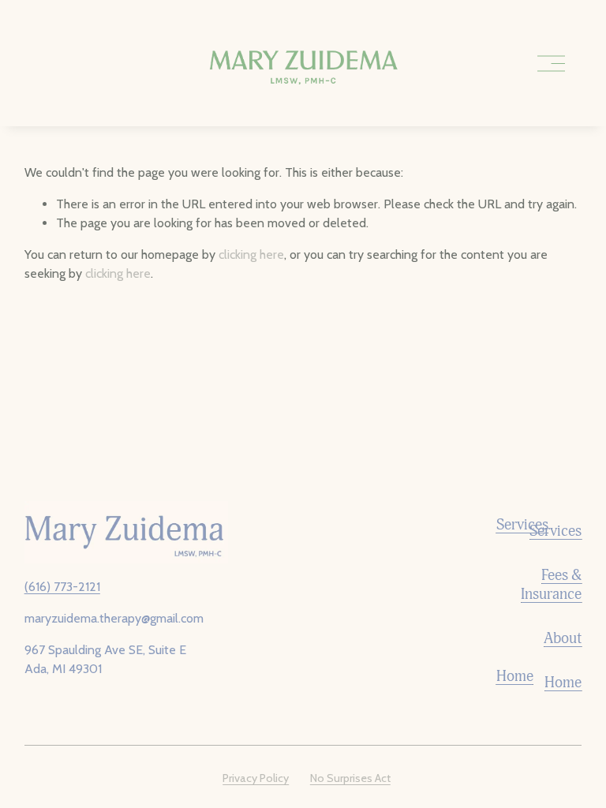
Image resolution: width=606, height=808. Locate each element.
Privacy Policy (256, 778)
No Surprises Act (350, 778)
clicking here (251, 254)
